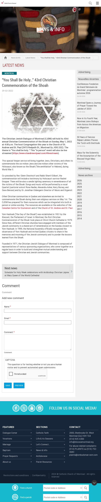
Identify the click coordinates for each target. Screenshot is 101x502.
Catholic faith (42, 432)
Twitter (23, 408)
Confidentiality (39, 475)
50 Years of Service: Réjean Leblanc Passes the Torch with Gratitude (88, 140)
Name (6, 306)
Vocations (7, 438)
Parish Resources (44, 462)
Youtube (31, 408)
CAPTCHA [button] (10, 360)
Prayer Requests (10, 456)
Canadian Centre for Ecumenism (16, 208)
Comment (8, 332)
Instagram (39, 408)
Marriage (7, 444)
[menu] (97, 3)
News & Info (15, 58)
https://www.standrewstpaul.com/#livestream (35, 153)
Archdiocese (41, 456)
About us (7, 462)
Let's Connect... (43, 444)
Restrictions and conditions (16, 475)
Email (6, 318)
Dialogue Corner (10, 432)
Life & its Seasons (44, 438)
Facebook (16, 408)
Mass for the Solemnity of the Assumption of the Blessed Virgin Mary (88, 155)
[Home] (9, 3)
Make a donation (8, 408)
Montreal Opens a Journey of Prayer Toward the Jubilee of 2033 (89, 105)
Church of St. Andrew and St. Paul (57, 208)
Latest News (30, 58)
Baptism (6, 450)
